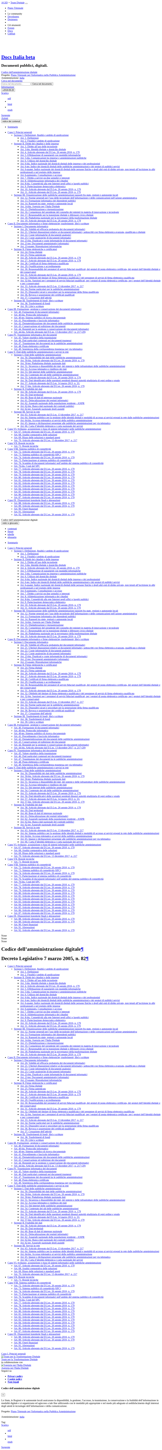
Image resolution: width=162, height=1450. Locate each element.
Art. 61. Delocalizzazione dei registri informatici (44, 400)
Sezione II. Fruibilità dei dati (28, 389)
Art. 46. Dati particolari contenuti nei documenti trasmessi (42, 340)
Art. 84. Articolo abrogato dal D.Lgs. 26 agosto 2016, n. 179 (44, 489)
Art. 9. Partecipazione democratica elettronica (42, 186)
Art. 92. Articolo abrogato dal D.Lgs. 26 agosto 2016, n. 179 (44, 514)
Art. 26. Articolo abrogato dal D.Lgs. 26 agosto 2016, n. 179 (50, 257)
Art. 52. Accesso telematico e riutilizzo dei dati (43, 369)
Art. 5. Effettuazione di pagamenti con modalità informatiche (50, 155)
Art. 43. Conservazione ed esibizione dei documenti (39, 326)
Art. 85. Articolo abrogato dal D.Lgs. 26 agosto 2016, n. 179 (44, 491)
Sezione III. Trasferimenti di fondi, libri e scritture (38, 300)
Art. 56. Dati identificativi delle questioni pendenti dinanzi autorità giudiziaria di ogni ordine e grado (70, 380)
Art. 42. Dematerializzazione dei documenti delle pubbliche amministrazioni (52, 323)
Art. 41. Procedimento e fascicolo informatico (36, 320)
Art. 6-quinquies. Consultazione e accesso (41, 175)
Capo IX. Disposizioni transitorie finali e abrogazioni (34, 500)
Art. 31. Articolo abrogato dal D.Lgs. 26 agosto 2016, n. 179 (50, 275)
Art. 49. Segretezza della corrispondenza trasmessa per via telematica (48, 349)
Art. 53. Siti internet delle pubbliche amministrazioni (46, 372)
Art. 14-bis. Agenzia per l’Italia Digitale (40, 206)
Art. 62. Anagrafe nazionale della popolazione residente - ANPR (52, 403)
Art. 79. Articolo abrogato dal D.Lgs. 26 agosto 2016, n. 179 (44, 474)
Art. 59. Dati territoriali (31, 394)
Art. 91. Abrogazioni (24, 511)
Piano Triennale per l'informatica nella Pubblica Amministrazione (43, 1411)
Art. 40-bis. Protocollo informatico (31, 314)
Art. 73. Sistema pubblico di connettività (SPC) (37, 454)
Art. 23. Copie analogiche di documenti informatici (45, 237)
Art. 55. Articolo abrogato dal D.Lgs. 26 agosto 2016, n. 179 (50, 377)
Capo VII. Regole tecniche (21, 443)
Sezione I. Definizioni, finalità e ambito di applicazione (41, 135)
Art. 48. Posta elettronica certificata (31, 346)
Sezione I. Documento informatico (31, 226)
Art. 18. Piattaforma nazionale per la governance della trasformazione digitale (58, 217)
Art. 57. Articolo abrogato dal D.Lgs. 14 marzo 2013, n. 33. (50, 383)
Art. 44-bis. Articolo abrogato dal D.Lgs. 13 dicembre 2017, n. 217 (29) (50, 332)
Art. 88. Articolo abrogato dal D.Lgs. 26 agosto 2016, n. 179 (44, 503)
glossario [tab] (12, 537)
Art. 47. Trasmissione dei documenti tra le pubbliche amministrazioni (48, 343)
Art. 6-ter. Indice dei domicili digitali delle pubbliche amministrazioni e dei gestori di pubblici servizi (70, 166)
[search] (42, 84)
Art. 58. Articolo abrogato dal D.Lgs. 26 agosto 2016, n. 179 (50, 392)
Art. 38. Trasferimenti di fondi (35, 303)
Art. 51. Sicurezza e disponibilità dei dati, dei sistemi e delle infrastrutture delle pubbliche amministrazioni (72, 366)
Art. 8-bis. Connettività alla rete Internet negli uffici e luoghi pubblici (54, 183)
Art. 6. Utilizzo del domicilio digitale (38, 160)
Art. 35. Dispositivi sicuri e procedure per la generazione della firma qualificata (59, 292)
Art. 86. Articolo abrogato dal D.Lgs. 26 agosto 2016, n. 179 (44, 494)
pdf (9, 98)
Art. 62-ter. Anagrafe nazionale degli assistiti (42, 409)
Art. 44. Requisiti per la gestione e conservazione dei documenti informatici (51, 329)
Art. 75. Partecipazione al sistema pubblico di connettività (42, 460)
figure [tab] (10, 531)
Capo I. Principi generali (20, 132)
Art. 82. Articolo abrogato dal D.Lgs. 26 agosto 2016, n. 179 (44, 483)
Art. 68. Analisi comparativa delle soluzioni (35, 434)
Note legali (13, 1382)
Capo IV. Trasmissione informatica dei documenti (32, 334)
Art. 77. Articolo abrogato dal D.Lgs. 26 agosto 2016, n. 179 (44, 469)
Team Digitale (17, 2)
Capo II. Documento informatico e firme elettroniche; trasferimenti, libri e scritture (48, 223)
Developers (13, 16)
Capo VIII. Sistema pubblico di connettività (29, 449)
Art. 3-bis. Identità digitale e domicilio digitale (43, 149)
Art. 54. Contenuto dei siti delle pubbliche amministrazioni (49, 374)
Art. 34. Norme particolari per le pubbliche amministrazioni (49, 289)
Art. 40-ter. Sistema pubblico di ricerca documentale (40, 317)
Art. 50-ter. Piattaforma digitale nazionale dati (42, 363)
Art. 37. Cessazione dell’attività (36, 297)
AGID (4, 2)
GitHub (11, 33)
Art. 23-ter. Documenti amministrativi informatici (44, 243)
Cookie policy (15, 1379)
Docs (10, 30)
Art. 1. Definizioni (29, 138)
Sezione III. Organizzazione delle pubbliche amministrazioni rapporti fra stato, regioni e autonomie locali (66, 195)
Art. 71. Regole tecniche (26, 446)
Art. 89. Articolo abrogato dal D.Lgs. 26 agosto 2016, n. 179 (44, 506)
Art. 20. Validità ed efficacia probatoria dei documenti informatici (52, 229)
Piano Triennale (15, 8)
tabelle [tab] (11, 534)
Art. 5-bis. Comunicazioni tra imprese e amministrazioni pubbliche (53, 158)
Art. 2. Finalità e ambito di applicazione (40, 140)
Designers (13, 19)
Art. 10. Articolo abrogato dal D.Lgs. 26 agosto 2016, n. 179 (50, 189)
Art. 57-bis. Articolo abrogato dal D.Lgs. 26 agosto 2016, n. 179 (52, 386)
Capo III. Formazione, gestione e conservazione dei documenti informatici (44, 309)
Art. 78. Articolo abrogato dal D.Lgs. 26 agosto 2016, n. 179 (44, 471)
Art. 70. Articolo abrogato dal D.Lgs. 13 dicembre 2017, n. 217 (45, 440)
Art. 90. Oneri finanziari (26, 508)
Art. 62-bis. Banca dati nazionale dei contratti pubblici (47, 406)
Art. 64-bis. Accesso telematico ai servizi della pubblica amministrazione (56, 420)
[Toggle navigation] (26, 3)
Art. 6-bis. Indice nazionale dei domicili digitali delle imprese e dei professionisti (60, 163)
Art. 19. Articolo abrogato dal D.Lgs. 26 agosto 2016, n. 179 (50, 220)
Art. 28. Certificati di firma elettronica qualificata (44, 263)
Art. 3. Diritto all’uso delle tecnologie (38, 146)
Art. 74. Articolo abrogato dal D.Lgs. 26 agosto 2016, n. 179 (44, 457)
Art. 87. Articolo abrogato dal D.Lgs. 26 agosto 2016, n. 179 (44, 497)
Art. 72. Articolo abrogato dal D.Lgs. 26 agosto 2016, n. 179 (44, 451)
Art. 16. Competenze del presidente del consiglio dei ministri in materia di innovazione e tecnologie (69, 212)
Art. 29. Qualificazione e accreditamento (40, 266)
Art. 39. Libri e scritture (32, 306)
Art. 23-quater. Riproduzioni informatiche (41, 246)
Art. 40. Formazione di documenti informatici (36, 312)
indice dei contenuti (11, 121)
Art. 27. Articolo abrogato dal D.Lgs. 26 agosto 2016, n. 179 (50, 260)
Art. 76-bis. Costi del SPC (27, 466)
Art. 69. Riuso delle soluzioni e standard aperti (37, 437)
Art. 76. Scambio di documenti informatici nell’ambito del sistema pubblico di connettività (58, 463)
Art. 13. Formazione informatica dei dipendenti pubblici (48, 200)
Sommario (13, 127)
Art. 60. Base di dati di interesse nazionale (41, 397)
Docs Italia (18, 57)
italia (22, 1416)
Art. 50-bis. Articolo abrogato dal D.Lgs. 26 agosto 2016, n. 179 (52, 360)
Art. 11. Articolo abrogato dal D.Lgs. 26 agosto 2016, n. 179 (50, 192)
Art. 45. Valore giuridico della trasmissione (35, 337)
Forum (11, 28)
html (10, 104)
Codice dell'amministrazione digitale (19, 72)
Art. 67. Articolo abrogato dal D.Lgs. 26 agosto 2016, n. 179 (44, 431)
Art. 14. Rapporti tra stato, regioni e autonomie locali (46, 203)
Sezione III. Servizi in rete (27, 411)
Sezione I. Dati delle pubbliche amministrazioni (37, 354)
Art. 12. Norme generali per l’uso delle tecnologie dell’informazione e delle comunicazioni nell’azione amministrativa (78, 198)
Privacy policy (15, 1376)
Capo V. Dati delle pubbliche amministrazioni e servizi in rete (38, 352)
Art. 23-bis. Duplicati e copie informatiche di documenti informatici (53, 240)
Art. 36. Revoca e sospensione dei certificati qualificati (47, 295)
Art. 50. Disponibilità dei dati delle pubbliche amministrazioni (51, 357)
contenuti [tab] (12, 528)
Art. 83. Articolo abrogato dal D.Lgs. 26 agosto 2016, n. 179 (44, 486)
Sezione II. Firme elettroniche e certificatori (35, 249)
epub (10, 110)
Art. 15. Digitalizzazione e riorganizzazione (42, 209)
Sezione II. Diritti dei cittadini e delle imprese (36, 143)
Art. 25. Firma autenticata (33, 255)
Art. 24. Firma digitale (31, 252)
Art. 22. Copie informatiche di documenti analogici (45, 235)
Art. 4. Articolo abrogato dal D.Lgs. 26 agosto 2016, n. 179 (50, 152)
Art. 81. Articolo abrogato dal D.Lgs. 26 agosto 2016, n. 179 (44, 480)
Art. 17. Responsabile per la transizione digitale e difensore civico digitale (56, 215)
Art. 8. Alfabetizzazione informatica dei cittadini (44, 180)
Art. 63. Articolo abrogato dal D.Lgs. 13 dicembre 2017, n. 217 (52, 414)
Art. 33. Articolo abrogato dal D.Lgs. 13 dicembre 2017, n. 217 (52, 286)
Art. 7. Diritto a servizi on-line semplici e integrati (45, 178)
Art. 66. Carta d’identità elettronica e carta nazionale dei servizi (51, 426)
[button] (11, 80)
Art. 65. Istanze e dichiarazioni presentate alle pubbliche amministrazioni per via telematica (65, 423)
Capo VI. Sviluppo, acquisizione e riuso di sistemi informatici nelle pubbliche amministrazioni (54, 429)
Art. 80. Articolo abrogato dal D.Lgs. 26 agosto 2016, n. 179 (44, 477)
